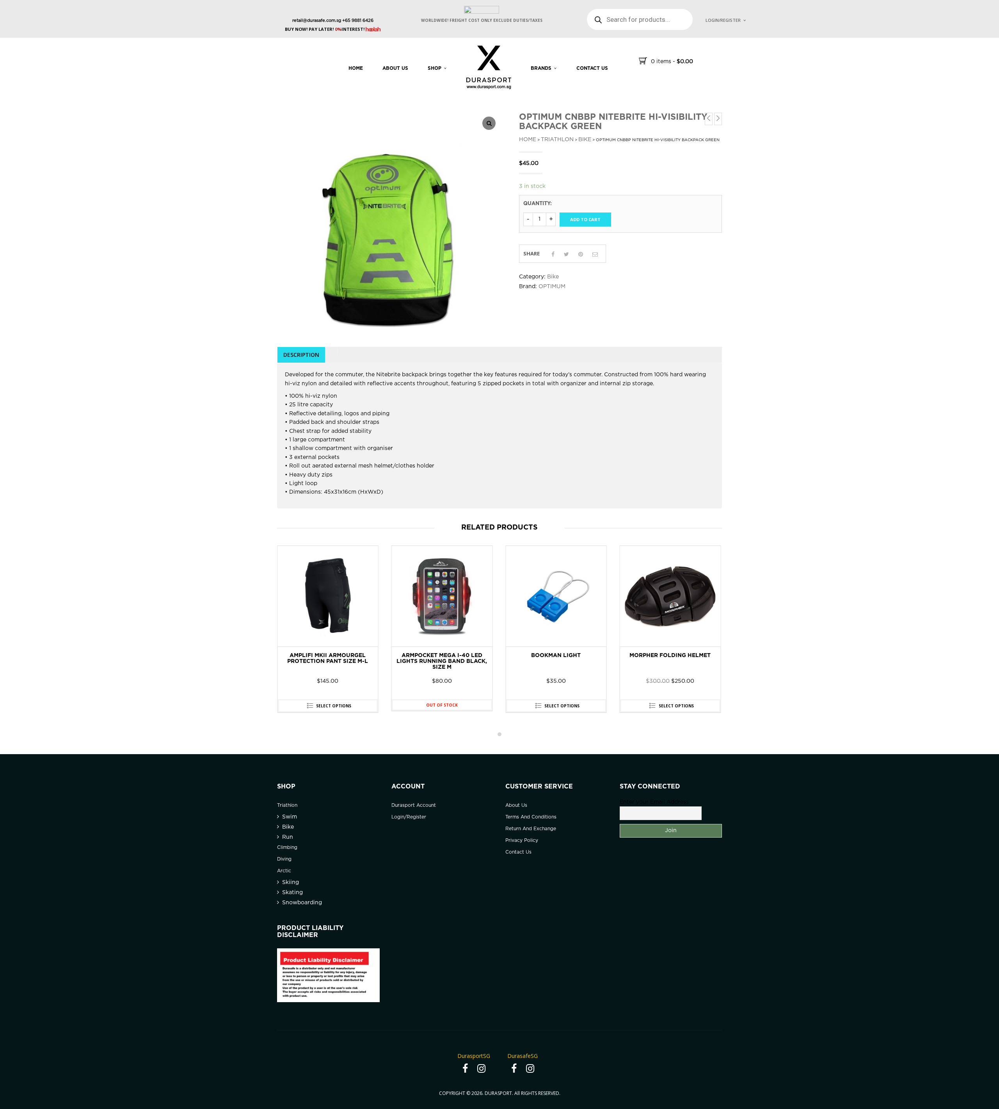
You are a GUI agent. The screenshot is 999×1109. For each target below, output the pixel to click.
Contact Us (518, 852)
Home (355, 68)
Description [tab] (301, 354)
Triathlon (557, 139)
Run (287, 837)
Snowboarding (302, 902)
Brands (541, 68)
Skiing (290, 882)
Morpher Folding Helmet (556, 655)
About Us (395, 68)
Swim (289, 817)
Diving (284, 859)
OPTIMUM (552, 286)
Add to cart (585, 219)
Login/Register (723, 20)
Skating (292, 892)
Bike (584, 139)
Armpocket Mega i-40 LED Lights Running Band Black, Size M (328, 661)
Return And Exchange (530, 829)
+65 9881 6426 (357, 21)
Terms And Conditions (530, 817)
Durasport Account (413, 805)
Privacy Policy (521, 840)
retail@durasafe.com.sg (316, 21)
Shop (434, 68)
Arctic (284, 871)
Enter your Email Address (654, 802)
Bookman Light (442, 655)
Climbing (287, 847)
